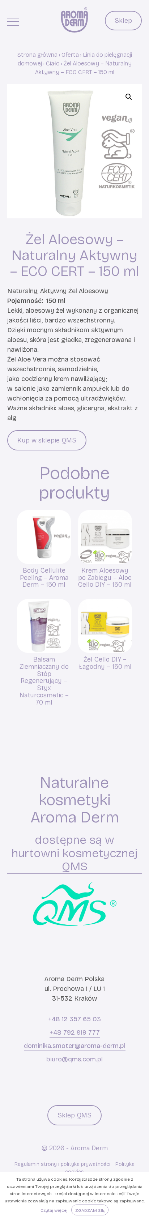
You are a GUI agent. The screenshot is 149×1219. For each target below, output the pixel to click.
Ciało (53, 63)
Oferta (70, 54)
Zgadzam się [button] (90, 1210)
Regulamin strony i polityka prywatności (62, 1164)
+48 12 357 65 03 (74, 1019)
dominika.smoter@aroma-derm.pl (74, 1046)
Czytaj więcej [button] (54, 1210)
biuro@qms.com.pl (74, 1059)
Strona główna (37, 54)
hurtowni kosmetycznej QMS (75, 860)
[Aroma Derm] (74, 20)
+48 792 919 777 (75, 1032)
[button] (128, 96)
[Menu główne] (13, 21)
